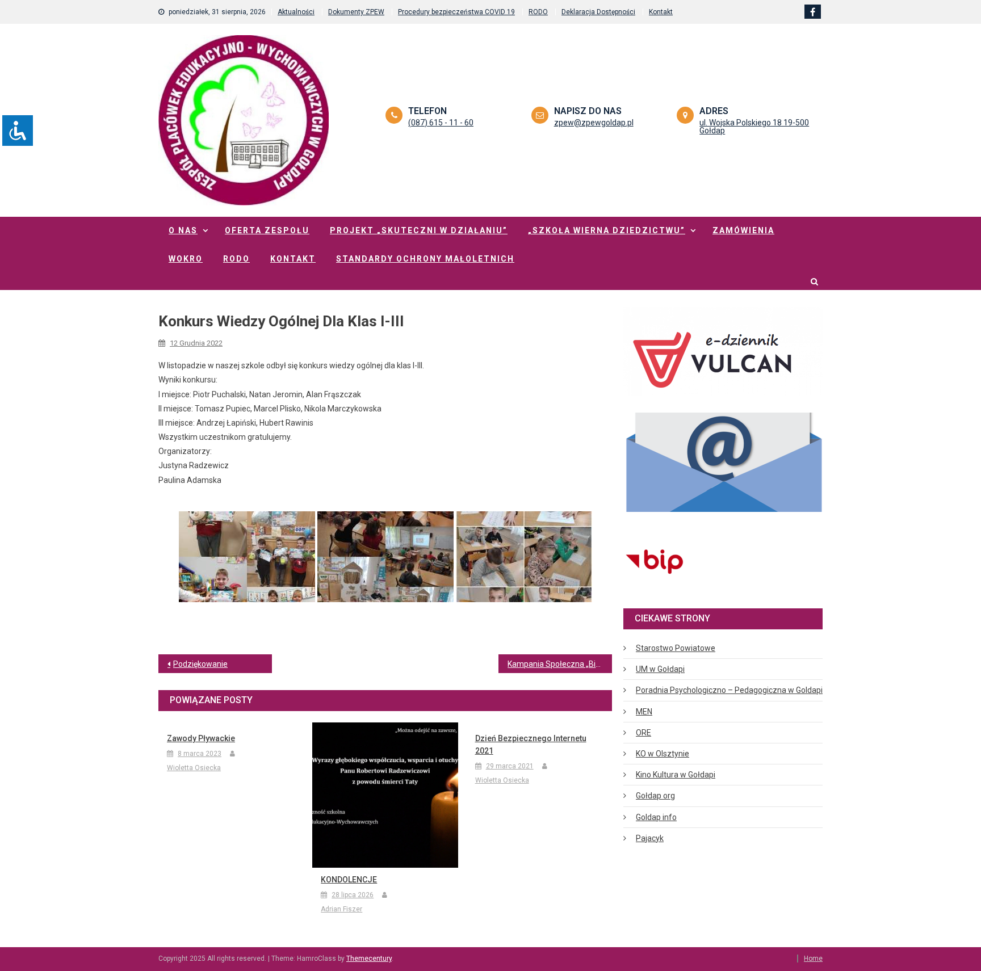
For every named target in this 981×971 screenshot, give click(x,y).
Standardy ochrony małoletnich (425, 258)
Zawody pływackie (201, 738)
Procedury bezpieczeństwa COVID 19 (456, 12)
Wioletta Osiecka (194, 768)
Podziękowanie (200, 664)
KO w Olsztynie (662, 753)
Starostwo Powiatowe (675, 648)
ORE (643, 732)
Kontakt (661, 12)
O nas (183, 230)
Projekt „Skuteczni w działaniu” (419, 230)
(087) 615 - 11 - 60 (440, 122)
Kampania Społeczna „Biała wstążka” (560, 664)
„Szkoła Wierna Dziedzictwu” (606, 230)
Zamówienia (743, 230)
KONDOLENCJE (349, 879)
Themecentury (369, 958)
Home (813, 958)
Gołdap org (655, 795)
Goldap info (656, 817)
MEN (644, 711)
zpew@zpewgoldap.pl (594, 122)
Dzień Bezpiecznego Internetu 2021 (530, 744)
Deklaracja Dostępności (598, 12)
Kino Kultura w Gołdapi (675, 774)
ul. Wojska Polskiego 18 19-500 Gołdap (754, 126)
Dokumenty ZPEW (356, 12)
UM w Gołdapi (660, 669)
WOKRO (186, 258)
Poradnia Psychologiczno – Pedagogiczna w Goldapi (729, 690)
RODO (538, 12)
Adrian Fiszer (341, 909)
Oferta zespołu (267, 230)
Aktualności (296, 12)
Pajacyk (650, 838)
